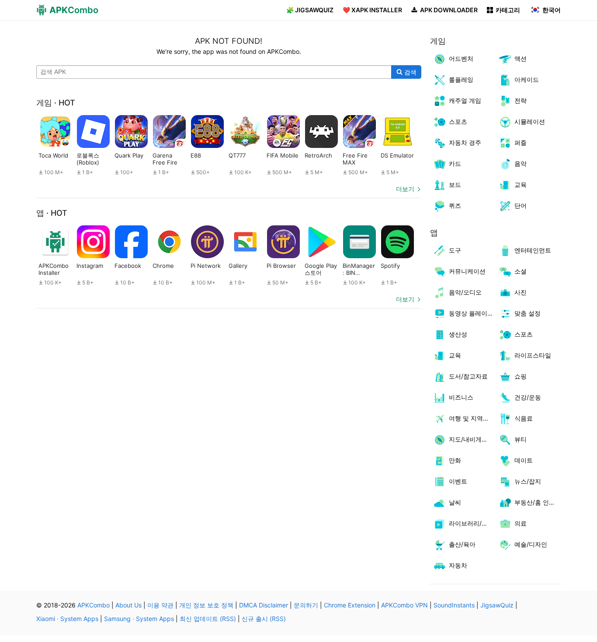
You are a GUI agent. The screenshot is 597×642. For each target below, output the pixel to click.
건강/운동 (527, 397)
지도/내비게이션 (471, 439)
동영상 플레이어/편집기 (472, 313)
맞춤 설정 (527, 313)
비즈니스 (461, 397)
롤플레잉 (461, 79)
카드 (455, 163)
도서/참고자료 (468, 376)
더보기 (405, 189)
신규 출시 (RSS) (264, 618)
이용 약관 (160, 605)
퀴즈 (455, 205)
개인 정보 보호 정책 (206, 605)
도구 (455, 250)
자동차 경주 (465, 142)
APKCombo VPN (404, 605)
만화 (455, 460)
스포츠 (458, 121)
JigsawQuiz (497, 605)
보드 (455, 184)
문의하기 (306, 605)
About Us (128, 605)
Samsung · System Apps (139, 618)
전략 (520, 100)
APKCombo (93, 605)
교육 (520, 184)
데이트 (523, 460)
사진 (520, 292)
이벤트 (458, 481)
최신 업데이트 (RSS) (208, 618)
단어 (520, 205)
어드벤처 (461, 58)
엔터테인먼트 (532, 250)
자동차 (458, 565)
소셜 (520, 271)
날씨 (455, 502)
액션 (520, 58)
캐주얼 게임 (465, 100)
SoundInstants (454, 605)
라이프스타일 (532, 355)
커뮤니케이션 (467, 271)
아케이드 (526, 79)
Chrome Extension (349, 605)
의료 (520, 523)
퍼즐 (520, 142)
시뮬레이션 (529, 121)
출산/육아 (462, 544)
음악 (520, 163)
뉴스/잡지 (527, 481)
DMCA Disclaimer (263, 605)
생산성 (458, 334)
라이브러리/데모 (471, 523)
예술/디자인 (530, 544)
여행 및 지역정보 (472, 418)
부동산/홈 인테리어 (537, 502)
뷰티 (520, 439)
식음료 (523, 418)
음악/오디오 (465, 292)
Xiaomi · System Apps (67, 618)
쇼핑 (520, 376)
